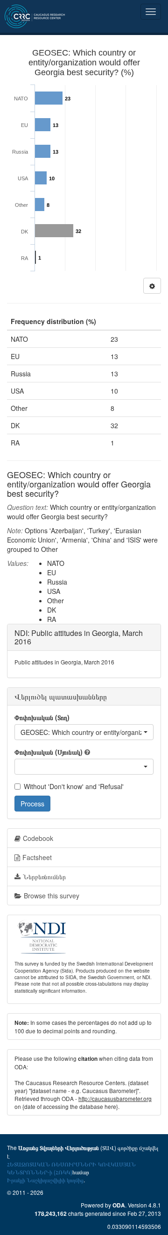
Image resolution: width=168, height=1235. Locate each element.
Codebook (38, 838)
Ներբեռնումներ (44, 876)
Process (32, 803)
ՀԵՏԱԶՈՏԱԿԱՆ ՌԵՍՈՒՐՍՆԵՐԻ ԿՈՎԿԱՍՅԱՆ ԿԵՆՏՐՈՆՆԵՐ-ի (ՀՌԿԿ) (71, 1168)
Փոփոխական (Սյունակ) (48, 751)
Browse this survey (51, 895)
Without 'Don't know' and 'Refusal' (74, 786)
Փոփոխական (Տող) (42, 717)
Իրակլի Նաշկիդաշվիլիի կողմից (45, 1180)
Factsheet (37, 857)
